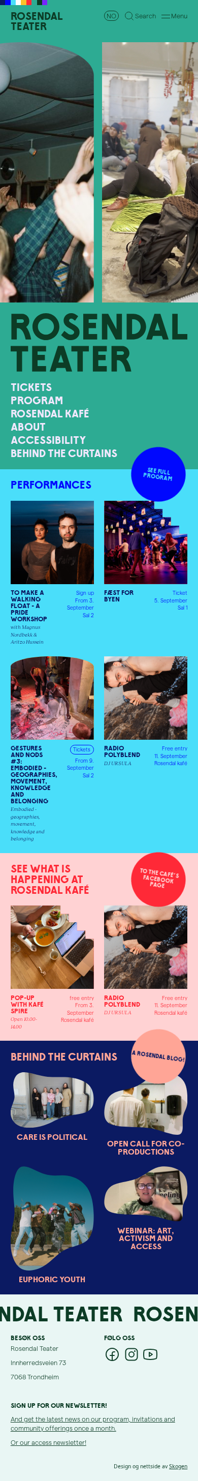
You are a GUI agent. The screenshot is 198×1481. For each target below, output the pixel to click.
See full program (158, 474)
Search (145, 15)
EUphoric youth (52, 1280)
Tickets (31, 387)
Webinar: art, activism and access (145, 1239)
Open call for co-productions (146, 1148)
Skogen (178, 1466)
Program (37, 400)
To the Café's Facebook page (159, 878)
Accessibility (48, 439)
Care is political (52, 1137)
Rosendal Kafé (50, 413)
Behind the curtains (64, 453)
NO (111, 15)
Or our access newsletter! (48, 1442)
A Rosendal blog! (159, 1056)
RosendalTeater (37, 21)
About (28, 426)
